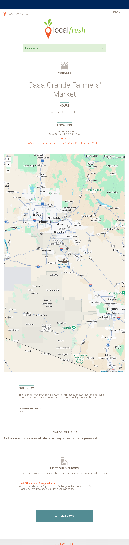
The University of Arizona (64, 5)
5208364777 (64, 138)
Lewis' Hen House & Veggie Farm (37, 483)
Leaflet (104, 371)
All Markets (64, 516)
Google (121, 371)
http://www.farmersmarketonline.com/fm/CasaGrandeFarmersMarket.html (64, 143)
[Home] (64, 28)
